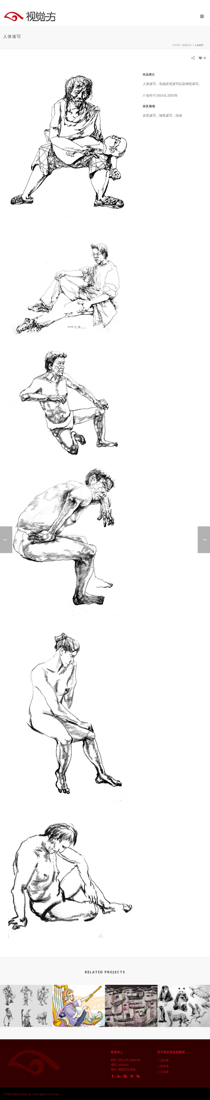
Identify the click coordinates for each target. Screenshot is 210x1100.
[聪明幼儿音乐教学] (78, 1002)
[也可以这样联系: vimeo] (131, 1076)
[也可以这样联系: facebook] (112, 1076)
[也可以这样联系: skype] (125, 1076)
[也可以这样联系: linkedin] (119, 1076)
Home (176, 45)
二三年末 (163, 1072)
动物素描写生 (183, 1016)
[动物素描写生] (184, 1002)
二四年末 (163, 1066)
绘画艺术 (187, 45)
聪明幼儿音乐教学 (78, 1016)
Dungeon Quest (26, 1016)
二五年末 (163, 1060)
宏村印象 (131, 1016)
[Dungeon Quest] (26, 1002)
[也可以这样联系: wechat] (138, 1076)
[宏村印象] (131, 1002)
